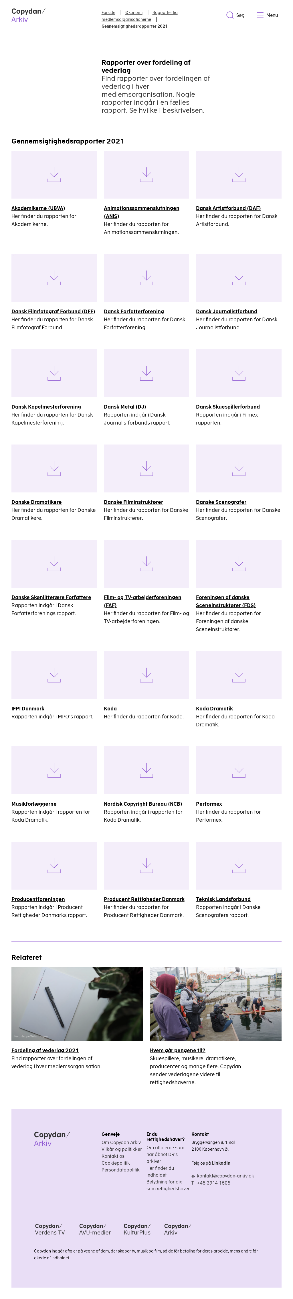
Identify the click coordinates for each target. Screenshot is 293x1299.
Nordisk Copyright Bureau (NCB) (143, 804)
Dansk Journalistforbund (226, 311)
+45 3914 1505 (213, 1182)
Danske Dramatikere (36, 502)
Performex (209, 804)
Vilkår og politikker (122, 1149)
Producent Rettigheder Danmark (144, 899)
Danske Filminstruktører (133, 502)
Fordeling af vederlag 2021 (45, 1050)
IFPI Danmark (27, 709)
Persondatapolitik (121, 1169)
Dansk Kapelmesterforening (46, 407)
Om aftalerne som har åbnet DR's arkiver (165, 1154)
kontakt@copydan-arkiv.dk (225, 1175)
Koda (110, 709)
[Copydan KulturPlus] (137, 1235)
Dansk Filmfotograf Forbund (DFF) (53, 311)
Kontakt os (113, 1156)
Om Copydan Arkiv (121, 1142)
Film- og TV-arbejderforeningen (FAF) (142, 601)
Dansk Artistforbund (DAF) (228, 208)
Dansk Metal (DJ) (125, 407)
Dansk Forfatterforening (134, 311)
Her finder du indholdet (160, 1171)
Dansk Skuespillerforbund (228, 407)
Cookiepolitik (116, 1162)
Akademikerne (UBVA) (38, 208)
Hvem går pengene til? (177, 1050)
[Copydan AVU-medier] (95, 1235)
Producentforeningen (38, 899)
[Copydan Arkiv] (177, 1235)
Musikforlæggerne (34, 804)
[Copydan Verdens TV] (50, 1235)
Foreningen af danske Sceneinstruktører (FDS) (226, 601)
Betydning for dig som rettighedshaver (168, 1185)
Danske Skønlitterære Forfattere (51, 597)
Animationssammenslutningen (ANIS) (141, 212)
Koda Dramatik (214, 709)
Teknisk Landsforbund (223, 899)
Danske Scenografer (221, 502)
